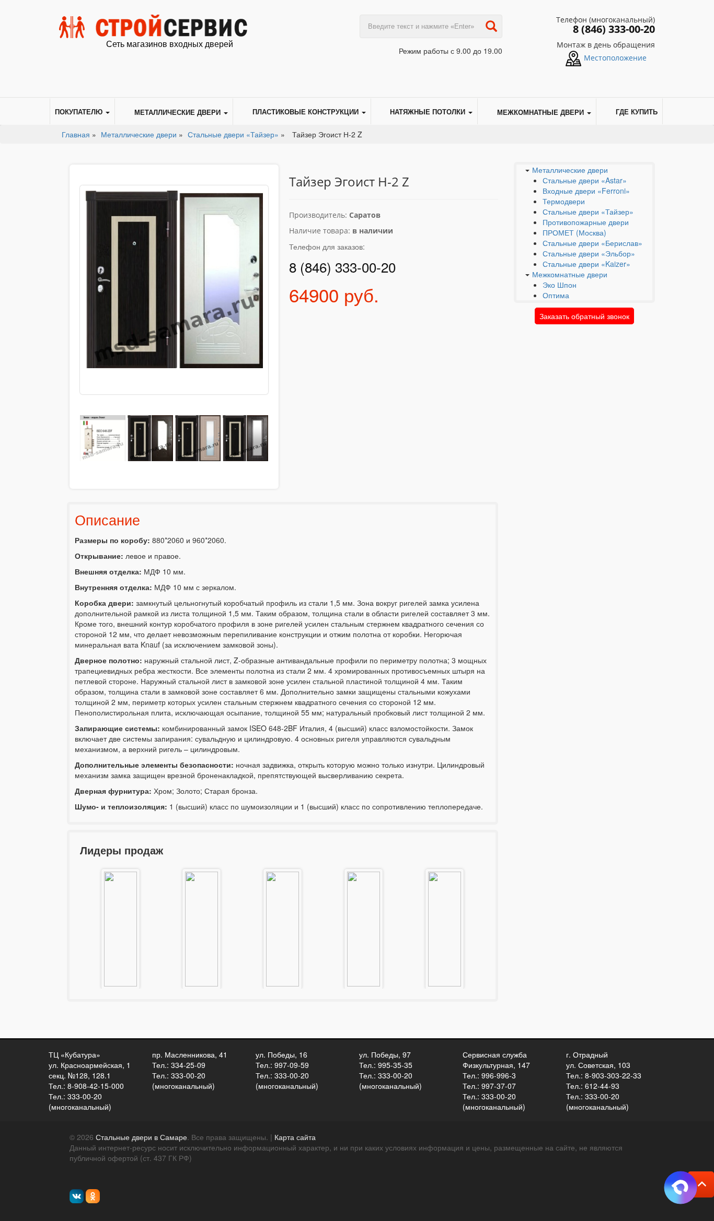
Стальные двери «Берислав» (592, 243)
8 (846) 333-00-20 (614, 29)
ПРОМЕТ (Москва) (574, 232)
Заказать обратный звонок (584, 316)
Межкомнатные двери (540, 112)
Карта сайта (295, 1137)
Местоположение (615, 58)
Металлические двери (177, 112)
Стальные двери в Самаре (141, 1137)
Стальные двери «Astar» (585, 180)
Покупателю (80, 111)
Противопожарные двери (586, 222)
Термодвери (564, 201)
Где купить (637, 111)
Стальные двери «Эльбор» (589, 253)
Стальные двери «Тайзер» (588, 211)
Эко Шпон (560, 284)
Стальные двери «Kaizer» (586, 264)
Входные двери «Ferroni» (586, 190)
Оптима (556, 295)
